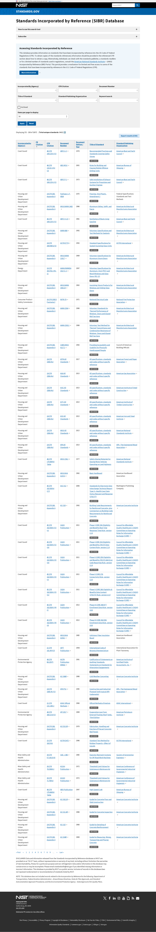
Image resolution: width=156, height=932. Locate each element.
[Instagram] (119, 898)
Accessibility (33, 920)
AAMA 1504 (64, 308)
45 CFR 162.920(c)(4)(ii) (51, 623)
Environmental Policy (113, 920)
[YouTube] (123, 898)
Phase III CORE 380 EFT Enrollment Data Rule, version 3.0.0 (101, 607)
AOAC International (123, 703)
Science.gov (87, 925)
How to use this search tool (29, 29)
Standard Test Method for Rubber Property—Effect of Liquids (100, 743)
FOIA (103, 920)
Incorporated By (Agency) (28, 86)
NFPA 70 (63, 299)
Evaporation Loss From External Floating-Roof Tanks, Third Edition (101, 715)
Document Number (107, 86)
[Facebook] (109, 898)
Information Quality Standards (59, 925)
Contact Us (29, 912)
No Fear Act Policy (93, 920)
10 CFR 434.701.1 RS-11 (51, 271)
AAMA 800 (63, 230)
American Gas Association (125, 373)
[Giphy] (128, 898)
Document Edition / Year (80, 144)
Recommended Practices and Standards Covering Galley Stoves (101, 154)
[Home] (22, 5)
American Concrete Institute (127, 505)
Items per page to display (28, 112)
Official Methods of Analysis (100, 703)
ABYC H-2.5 (64, 219)
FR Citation (39, 144)
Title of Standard (25, 96)
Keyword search (105, 96)
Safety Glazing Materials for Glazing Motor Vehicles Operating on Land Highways (100, 462)
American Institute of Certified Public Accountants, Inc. (124, 662)
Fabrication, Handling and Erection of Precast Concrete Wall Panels (100, 729)
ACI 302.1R (64, 799)
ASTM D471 (64, 740)
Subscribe (22, 36)
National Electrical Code (99, 299)
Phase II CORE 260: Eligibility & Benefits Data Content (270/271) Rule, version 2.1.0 (101, 592)
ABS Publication (66, 789)
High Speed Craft (96, 789)
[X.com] (105, 898)
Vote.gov (104, 925)
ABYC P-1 (63, 179)
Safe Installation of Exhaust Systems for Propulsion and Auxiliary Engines (100, 182)
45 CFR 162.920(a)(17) (50, 488)
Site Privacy (23, 920)
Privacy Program (44, 920)
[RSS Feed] (133, 898)
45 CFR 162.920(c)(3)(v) (51, 577)
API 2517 (63, 712)
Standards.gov (27, 11)
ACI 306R (63, 676)
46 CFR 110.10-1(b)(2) (51, 168)
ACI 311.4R (64, 812)
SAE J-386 (64, 755)
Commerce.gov (76, 925)
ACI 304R (63, 837)
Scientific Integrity (128, 920)
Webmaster (19, 912)
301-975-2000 (20, 908)
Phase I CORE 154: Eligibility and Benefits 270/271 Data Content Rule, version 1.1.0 (100, 545)
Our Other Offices (39, 912)
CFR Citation (63, 86)
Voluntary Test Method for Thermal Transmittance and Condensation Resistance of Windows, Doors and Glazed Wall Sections (100, 330)
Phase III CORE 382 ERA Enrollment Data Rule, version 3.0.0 (101, 623)
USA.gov (96, 925)
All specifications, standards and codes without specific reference (100, 362)
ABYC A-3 (63, 151)
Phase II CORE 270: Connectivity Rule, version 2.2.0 (100, 577)
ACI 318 (63, 505)
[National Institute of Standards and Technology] (31, 897)
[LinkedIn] (114, 898)
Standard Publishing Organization (72, 96)
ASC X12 (63, 486)
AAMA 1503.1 (64, 325)
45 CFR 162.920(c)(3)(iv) (51, 592)
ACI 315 (63, 824)
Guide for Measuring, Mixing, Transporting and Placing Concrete (100, 840)
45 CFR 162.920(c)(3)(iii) (51, 560)
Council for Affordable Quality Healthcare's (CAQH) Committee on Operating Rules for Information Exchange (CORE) (127, 530)
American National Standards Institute (89, 61)
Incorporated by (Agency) (24, 144)
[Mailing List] (137, 898)
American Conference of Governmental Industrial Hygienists (125, 769)
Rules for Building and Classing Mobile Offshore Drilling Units (99, 168)
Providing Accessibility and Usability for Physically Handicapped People (100, 347)
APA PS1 (63, 689)
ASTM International (123, 243)
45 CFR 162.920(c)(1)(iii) (51, 545)
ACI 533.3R (64, 726)
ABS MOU (63, 165)
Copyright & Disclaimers (60, 920)
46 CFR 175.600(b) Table (51, 462)
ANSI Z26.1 (64, 459)
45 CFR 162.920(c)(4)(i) (51, 607)
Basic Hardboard (96, 473)
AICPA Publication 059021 (64, 662)
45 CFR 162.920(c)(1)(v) (51, 528)
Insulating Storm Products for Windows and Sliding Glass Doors (101, 288)
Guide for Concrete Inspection (101, 812)
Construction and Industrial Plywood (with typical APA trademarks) (100, 692)
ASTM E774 (64, 243)
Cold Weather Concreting (99, 676)
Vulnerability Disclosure (77, 920)
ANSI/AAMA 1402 (66, 206)
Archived (24, 107)
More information (29, 72)
